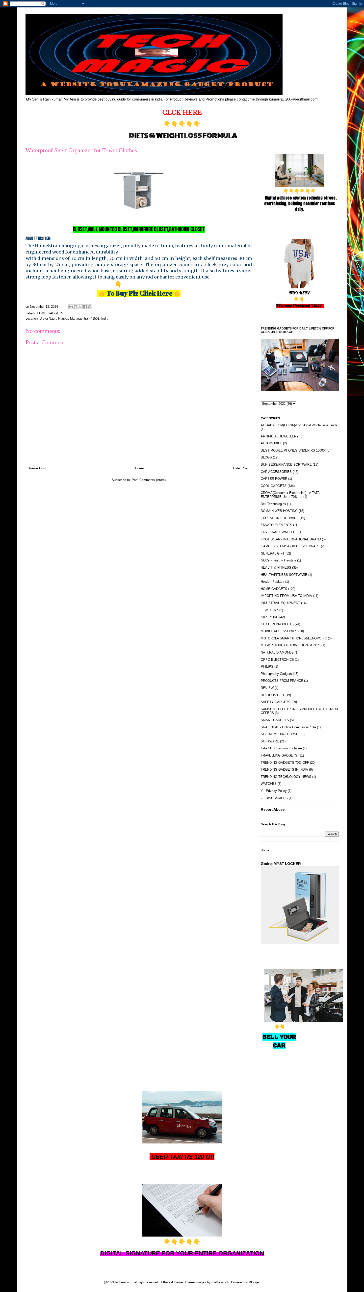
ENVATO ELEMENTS (276, 525)
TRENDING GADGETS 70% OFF (285, 762)
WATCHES (269, 783)
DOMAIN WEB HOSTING (279, 511)
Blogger (254, 1282)
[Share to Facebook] (84, 306)
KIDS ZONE (269, 617)
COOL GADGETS (273, 486)
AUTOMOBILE (271, 443)
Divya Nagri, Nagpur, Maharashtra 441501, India (74, 318)
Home (139, 468)
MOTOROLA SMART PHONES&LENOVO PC (294, 638)
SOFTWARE (270, 741)
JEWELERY (269, 610)
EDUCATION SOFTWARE (280, 518)
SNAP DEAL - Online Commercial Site (288, 727)
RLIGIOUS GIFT (273, 695)
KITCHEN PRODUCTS (277, 624)
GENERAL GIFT (273, 553)
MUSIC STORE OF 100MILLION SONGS (290, 645)
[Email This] (70, 306)
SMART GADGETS (275, 720)
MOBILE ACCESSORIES (279, 631)
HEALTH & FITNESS (276, 567)
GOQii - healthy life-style (278, 560)
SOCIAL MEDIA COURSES (281, 734)
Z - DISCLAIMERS (274, 798)
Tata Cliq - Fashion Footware (281, 748)
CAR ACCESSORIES (276, 472)
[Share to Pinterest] (89, 306)
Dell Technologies (273, 504)
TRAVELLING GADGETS (279, 755)
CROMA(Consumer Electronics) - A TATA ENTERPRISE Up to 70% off (290, 495)
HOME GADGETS (50, 313)
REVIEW (267, 688)
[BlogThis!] (75, 306)
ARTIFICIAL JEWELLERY (280, 436)
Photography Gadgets (276, 674)
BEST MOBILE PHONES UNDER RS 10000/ (293, 450)
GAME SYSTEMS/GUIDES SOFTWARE (290, 546)
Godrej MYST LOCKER (281, 863)
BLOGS (266, 457)
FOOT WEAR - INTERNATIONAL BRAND (291, 539)
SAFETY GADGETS (275, 702)
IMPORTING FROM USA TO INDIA (286, 596)
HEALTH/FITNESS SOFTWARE (284, 575)
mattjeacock (220, 1282)
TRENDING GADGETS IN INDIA (284, 769)
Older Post (240, 468)
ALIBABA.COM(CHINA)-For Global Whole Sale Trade (299, 425)
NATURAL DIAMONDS (277, 652)
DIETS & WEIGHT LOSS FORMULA (183, 135)
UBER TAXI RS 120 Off (182, 1156)
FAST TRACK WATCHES (279, 532)
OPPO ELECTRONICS (277, 659)
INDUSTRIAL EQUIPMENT (280, 603)
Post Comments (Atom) (149, 480)
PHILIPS (267, 666)
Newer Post (37, 468)
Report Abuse (273, 809)
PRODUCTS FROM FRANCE (282, 681)
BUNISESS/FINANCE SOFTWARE (286, 464)
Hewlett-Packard (272, 581)
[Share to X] (80, 306)
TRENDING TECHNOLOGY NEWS (286, 777)
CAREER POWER (274, 479)
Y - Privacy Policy (274, 791)
